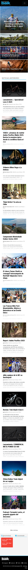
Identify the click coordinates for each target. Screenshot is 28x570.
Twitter (19, 563)
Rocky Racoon (7, 172)
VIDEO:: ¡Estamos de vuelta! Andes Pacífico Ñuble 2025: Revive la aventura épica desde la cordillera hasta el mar (13, 137)
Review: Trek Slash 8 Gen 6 (13, 410)
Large (5, 104)
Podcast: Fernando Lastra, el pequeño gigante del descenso (14, 514)
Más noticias (14, 530)
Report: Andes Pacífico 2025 (14, 340)
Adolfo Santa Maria (8, 206)
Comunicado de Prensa (9, 315)
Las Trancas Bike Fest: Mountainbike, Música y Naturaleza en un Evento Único (12, 309)
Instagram (5, 563)
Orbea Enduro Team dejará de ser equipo (13, 480)
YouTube (25, 563)
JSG (5, 343)
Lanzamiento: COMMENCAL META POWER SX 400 (13, 445)
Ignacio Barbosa (7, 144)
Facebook (12, 563)
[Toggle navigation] (24, 3)
